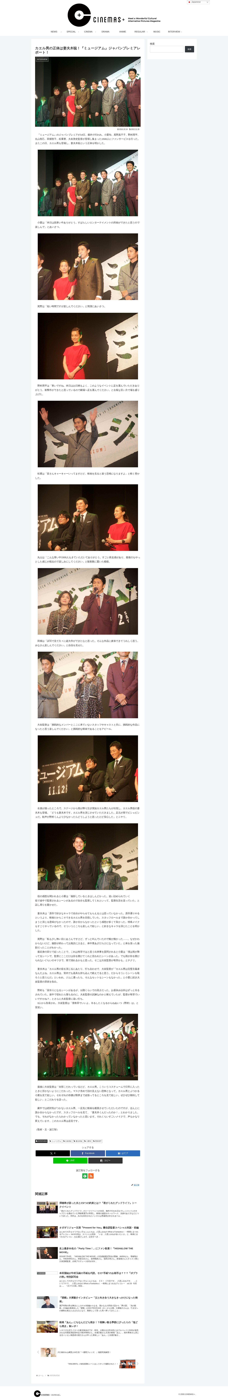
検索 (152, 43)
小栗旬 (88, 1141)
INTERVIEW (42, 1141)
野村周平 (98, 1141)
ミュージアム (56, 1141)
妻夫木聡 (79, 1141)
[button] (105, 1161)
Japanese (196, 2)
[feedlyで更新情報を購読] (84, 1176)
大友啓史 (68, 1141)
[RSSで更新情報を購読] (91, 1176)
